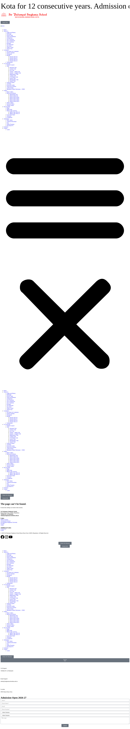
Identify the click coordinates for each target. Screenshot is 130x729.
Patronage (9, 33)
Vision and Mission (11, 36)
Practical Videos (10, 104)
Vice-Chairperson (11, 40)
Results (8, 55)
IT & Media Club (14, 77)
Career (8, 129)
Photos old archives (11, 93)
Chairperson (9, 38)
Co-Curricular (7, 63)
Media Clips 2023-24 (15, 112)
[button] (65, 260)
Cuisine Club (13, 75)
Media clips (9, 109)
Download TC (10, 125)
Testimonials (10, 62)
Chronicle (9, 116)
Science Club (13, 69)
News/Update (7, 106)
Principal (9, 43)
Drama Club (12, 81)
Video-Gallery (10, 102)
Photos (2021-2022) (14, 100)
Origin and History (11, 32)
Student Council (10, 65)
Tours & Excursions (11, 86)
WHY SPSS (9, 120)
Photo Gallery (10, 92)
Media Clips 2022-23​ (15, 113)
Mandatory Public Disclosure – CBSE (16, 89)
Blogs (8, 108)
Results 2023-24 (13, 59)
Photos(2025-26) (14, 94)
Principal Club (13, 67)
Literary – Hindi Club (15, 71)
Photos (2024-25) (14, 96)
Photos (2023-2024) (14, 97)
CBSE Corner (10, 47)
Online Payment (10, 124)
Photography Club (14, 79)
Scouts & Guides (11, 85)
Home (5, 29)
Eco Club (12, 70)
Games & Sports (10, 82)
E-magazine (9, 117)
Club (8, 66)
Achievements (10, 87)
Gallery (5, 90)
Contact (5, 128)
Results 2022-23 (13, 60)
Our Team (9, 46)
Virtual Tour (9, 48)
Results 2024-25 (13, 58)
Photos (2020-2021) (14, 101)
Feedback (6, 127)
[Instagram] (6, 537)
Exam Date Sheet (11, 114)
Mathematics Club (14, 74)
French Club (13, 78)
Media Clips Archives (12, 110)
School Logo (10, 35)
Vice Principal (10, 44)
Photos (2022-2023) (14, 98)
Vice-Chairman (10, 39)
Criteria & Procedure (11, 121)
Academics (6, 50)
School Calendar (11, 52)
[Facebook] (2, 537)
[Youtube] (10, 537)
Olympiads (9, 54)
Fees (8, 123)
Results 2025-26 (13, 56)
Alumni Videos (10, 105)
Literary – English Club (15, 73)
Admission (6, 118)
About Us (6, 31)
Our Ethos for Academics (13, 51)
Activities (9, 83)
